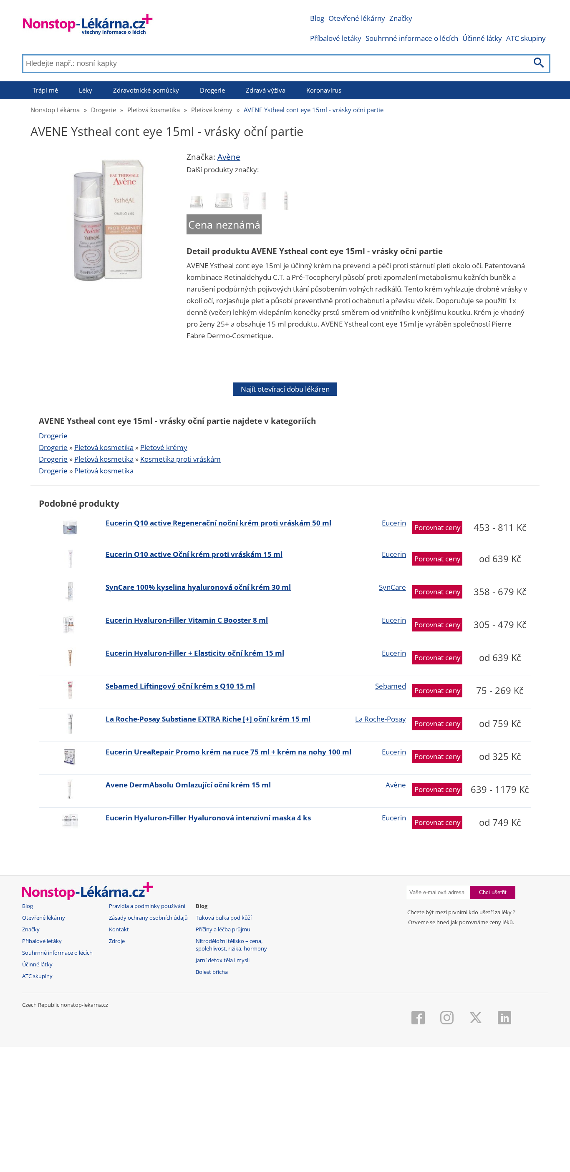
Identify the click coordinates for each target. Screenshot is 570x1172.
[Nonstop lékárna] (88, 26)
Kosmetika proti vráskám (180, 459)
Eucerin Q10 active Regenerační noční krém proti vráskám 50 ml (218, 523)
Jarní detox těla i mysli (223, 960)
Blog (317, 18)
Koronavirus (323, 90)
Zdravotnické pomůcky (146, 90)
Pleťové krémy (211, 110)
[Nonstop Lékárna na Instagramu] (447, 1018)
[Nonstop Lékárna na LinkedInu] (504, 1018)
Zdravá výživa (265, 90)
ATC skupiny (526, 38)
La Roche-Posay (380, 719)
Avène (228, 156)
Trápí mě (45, 90)
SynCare (392, 587)
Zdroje (117, 941)
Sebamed (390, 686)
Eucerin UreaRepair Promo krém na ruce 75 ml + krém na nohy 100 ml (228, 752)
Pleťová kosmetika (153, 110)
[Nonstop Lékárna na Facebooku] (418, 1018)
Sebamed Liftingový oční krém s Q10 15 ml (180, 686)
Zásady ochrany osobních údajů (148, 917)
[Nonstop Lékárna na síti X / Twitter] (475, 1018)
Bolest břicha (212, 972)
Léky (85, 90)
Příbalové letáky (335, 38)
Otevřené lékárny (356, 18)
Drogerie (212, 90)
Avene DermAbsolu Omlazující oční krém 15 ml (188, 785)
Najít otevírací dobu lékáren (285, 389)
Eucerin (394, 523)
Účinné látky (482, 38)
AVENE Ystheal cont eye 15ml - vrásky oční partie (313, 110)
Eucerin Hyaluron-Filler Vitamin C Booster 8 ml (187, 620)
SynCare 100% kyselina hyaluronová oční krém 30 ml (198, 587)
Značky (400, 18)
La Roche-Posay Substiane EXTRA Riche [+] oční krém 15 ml (208, 719)
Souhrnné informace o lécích (412, 38)
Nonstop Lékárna (55, 110)
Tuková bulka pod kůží (224, 917)
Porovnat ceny (437, 527)
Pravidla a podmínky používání (147, 906)
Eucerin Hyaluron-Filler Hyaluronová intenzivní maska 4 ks (208, 817)
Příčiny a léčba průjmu (223, 929)
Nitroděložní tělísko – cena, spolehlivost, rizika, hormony (231, 945)
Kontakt (119, 929)
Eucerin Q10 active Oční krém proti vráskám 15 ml (194, 554)
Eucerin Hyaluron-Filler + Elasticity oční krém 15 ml (195, 653)
